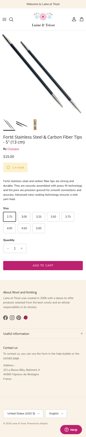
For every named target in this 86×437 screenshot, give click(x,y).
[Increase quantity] (22, 248)
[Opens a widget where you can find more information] (71, 430)
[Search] (13, 19)
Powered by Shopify (37, 423)
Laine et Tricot (19, 423)
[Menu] (4, 19)
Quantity (8, 240)
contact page (11, 358)
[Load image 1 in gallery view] (43, 74)
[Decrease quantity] (6, 248)
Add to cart (43, 265)
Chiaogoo (13, 149)
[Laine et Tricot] (43, 19)
